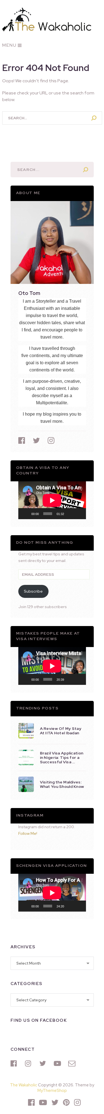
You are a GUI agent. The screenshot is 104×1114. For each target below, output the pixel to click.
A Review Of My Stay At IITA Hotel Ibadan (61, 730)
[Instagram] (29, 1063)
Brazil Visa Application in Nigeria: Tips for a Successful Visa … (61, 757)
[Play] (25, 513)
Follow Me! (27, 833)
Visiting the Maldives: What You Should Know (62, 784)
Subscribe (33, 591)
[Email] (72, 1063)
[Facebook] (15, 1063)
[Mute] (70, 513)
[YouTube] (58, 1063)
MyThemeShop (52, 1090)
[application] (52, 500)
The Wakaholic (23, 1085)
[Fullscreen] (79, 513)
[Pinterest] (66, 1102)
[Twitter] (43, 1063)
